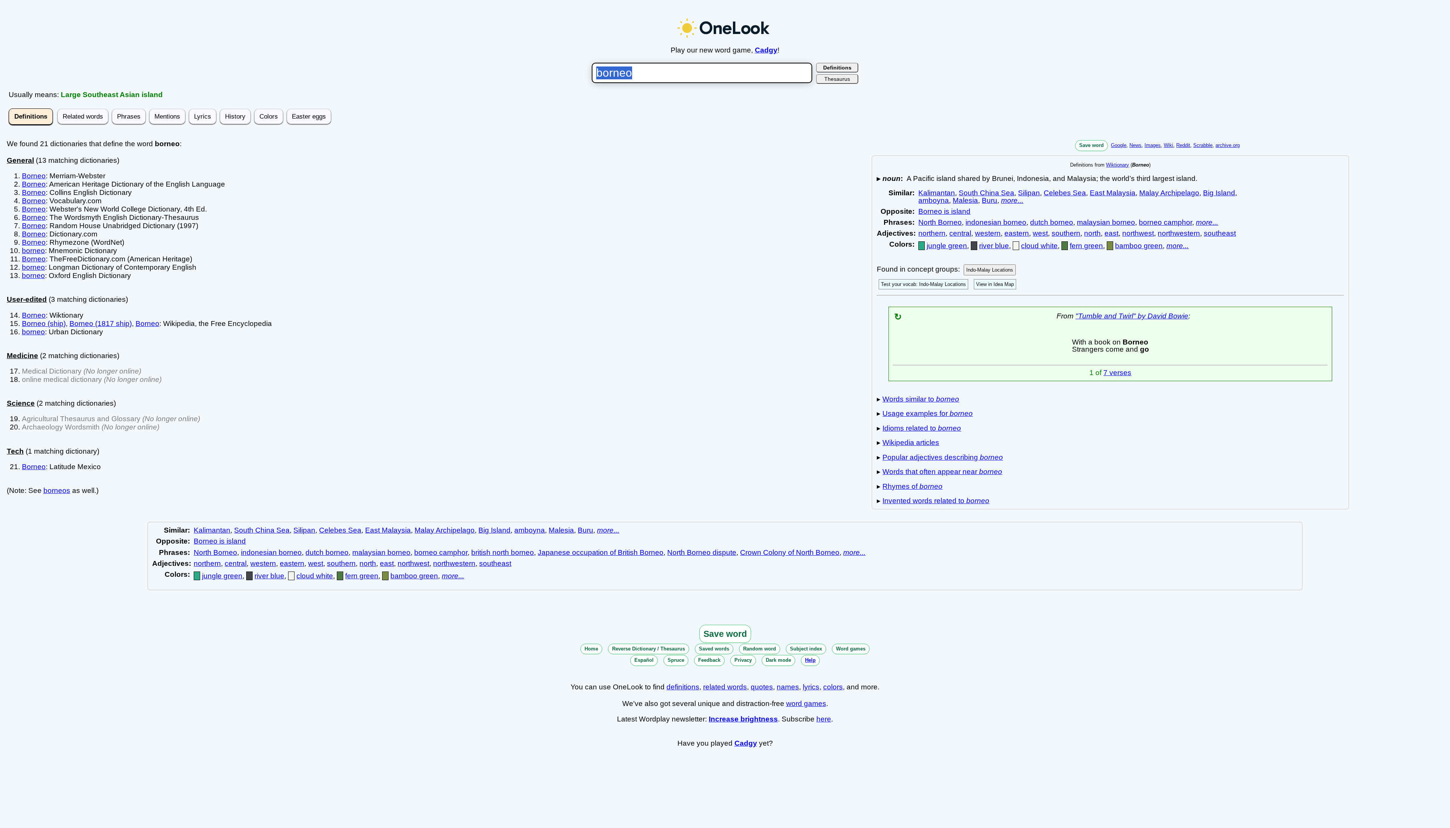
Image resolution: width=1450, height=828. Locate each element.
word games (806, 704)
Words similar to (920, 399)
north (1092, 233)
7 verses (1117, 373)
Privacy (743, 660)
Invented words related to (935, 501)
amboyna (933, 200)
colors (833, 687)
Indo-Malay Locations (989, 270)
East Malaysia (1112, 193)
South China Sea (986, 193)
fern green (1086, 246)
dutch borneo (1051, 222)
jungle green (947, 246)
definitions (682, 687)
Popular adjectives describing (942, 457)
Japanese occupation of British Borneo (600, 552)
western (988, 233)
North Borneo (940, 222)
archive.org (1228, 145)
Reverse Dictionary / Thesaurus (648, 649)
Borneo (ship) (44, 323)
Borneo (34, 176)
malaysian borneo (1106, 222)
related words (725, 687)
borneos (56, 490)
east (1111, 233)
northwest (1138, 233)
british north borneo (502, 552)
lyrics (811, 687)
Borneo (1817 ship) (100, 323)
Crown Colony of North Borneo (789, 552)
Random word (759, 649)
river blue (994, 246)
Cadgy (766, 50)
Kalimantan (936, 193)
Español (644, 660)
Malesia (965, 200)
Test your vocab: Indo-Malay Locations (923, 284)
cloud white (1039, 246)
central (960, 233)
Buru (989, 200)
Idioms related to (921, 428)
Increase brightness (743, 719)
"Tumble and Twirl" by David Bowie (1131, 316)
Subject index (806, 649)
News (1135, 145)
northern (932, 233)
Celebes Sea (1065, 193)
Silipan (1029, 193)
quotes (762, 687)
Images (1153, 145)
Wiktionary (1117, 165)
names (788, 687)
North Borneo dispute (701, 552)
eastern (1016, 233)
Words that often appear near (942, 472)
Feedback (709, 660)
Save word (1091, 145)
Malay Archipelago (1169, 193)
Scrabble (1202, 145)
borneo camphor (1165, 222)
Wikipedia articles (910, 442)
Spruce (676, 660)
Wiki (1168, 145)
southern (1066, 233)
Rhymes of (912, 486)
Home (591, 649)
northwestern (1179, 233)
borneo (33, 251)
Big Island (1219, 193)
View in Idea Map (995, 284)
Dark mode (778, 660)
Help (810, 660)
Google (1118, 145)
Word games (850, 649)
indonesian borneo (996, 222)
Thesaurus (837, 79)
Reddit (1183, 145)
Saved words (714, 649)
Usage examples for (927, 413)
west (1040, 233)
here (823, 719)
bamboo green (1139, 246)
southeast (1220, 233)
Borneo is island (944, 211)
